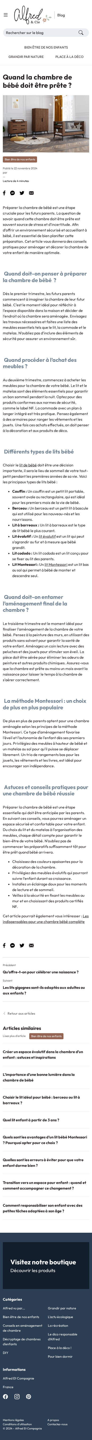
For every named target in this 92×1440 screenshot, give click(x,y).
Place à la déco (69, 57)
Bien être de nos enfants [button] (46, 47)
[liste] (5, 15)
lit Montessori (56, 564)
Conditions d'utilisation (17, 1424)
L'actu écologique (60, 1317)
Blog (61, 15)
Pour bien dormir (60, 1356)
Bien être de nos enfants (21, 1317)
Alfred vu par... (14, 1308)
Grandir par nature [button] (26, 57)
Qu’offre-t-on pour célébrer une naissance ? (41, 972)
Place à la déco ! (59, 1348)
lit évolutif (47, 536)
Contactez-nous (57, 1424)
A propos (53, 1420)
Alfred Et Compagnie (18, 1378)
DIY (5, 1353)
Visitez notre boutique (43, 1262)
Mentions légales (13, 1420)
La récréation (58, 1325)
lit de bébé (28, 465)
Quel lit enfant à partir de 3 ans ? (31, 1120)
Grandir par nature (62, 1308)
